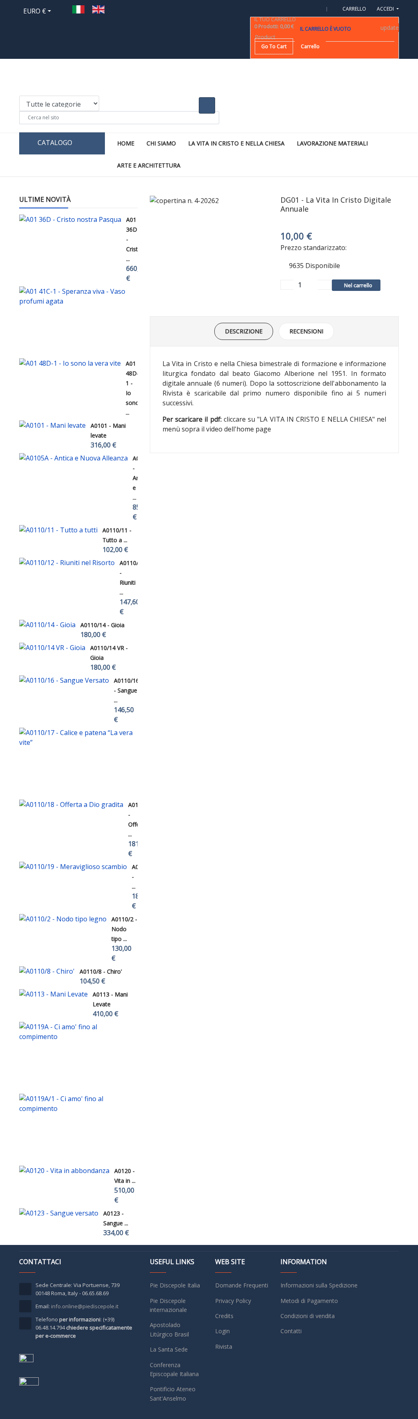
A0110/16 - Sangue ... (126, 690)
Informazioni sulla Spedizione (319, 1285)
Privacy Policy (233, 1301)
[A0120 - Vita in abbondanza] (64, 1170)
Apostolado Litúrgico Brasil (169, 1329)
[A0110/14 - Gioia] (47, 625)
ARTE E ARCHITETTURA (148, 165)
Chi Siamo (161, 143)
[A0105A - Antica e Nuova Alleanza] (73, 458)
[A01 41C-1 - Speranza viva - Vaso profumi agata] (76, 296)
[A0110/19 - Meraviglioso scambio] (73, 867)
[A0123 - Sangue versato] (58, 1213)
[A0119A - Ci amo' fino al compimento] (76, 1031)
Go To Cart (274, 46)
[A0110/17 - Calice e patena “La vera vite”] (76, 737)
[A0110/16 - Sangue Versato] (64, 680)
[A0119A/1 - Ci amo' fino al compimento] (76, 1103)
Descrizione (243, 331)
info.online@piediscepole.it (84, 1306)
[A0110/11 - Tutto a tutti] (58, 530)
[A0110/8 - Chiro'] (47, 971)
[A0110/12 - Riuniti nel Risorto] (67, 563)
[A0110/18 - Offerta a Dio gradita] (71, 804)
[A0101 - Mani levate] (52, 425)
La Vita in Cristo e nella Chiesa (236, 143)
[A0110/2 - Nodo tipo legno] (63, 919)
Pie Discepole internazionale (168, 1305)
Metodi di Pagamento (309, 1301)
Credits (224, 1316)
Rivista (223, 1346)
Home (125, 143)
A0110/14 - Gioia (102, 625)
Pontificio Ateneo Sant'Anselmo (173, 1393)
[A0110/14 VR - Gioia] (52, 648)
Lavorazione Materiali (332, 143)
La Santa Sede (169, 1349)
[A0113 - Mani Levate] (53, 994)
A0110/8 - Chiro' (101, 971)
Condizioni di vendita (307, 1316)
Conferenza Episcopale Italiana (174, 1369)
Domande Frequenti (241, 1285)
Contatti (291, 1331)
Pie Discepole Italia (175, 1285)
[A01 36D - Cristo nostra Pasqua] (70, 219)
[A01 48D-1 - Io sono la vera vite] (70, 363)
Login (222, 1331)
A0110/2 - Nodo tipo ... (124, 929)
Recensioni (306, 331)
